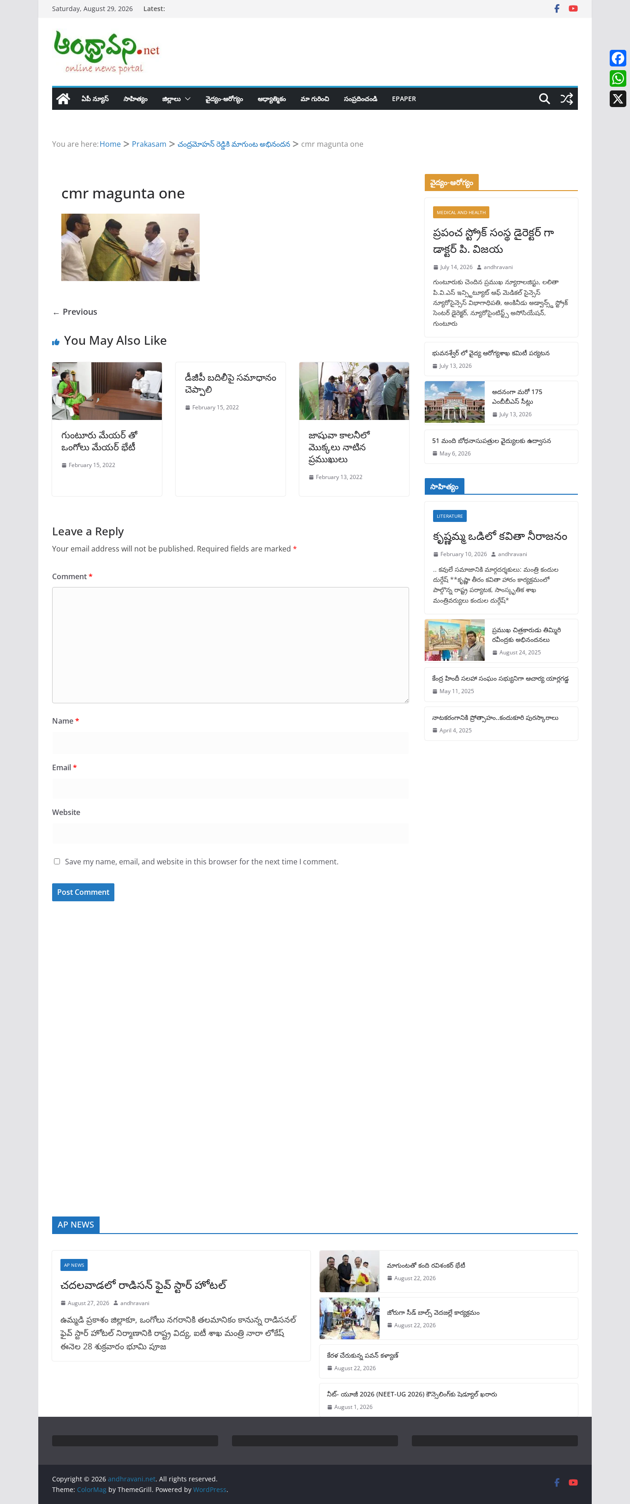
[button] (186, 98)
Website (66, 812)
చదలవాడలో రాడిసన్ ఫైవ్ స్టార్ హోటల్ (143, 1284)
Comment (72, 576)
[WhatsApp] (618, 78)
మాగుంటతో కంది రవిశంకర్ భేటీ (426, 1265)
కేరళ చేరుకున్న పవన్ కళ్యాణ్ (362, 1355)
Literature (450, 516)
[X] (618, 99)
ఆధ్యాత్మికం (272, 98)
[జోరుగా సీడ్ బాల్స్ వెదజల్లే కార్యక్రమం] (350, 1318)
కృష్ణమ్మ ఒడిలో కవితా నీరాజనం (500, 535)
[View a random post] (567, 99)
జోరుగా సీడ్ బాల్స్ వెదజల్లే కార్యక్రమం (433, 1312)
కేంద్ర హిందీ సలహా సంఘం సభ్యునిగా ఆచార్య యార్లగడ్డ (500, 678)
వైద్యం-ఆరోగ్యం (224, 98)
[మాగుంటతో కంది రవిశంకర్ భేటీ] (350, 1271)
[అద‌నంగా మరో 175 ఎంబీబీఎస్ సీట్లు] (455, 402)
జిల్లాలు (171, 98)
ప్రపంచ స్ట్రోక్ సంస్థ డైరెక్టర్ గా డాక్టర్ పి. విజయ (493, 240)
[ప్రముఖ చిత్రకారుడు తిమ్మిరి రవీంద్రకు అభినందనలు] (455, 640)
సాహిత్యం (136, 98)
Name (65, 721)
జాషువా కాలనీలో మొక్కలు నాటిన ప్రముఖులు (339, 447)
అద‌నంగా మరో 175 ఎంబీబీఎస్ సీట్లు (517, 396)
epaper (404, 98)
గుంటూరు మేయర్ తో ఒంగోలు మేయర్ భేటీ (99, 441)
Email (64, 767)
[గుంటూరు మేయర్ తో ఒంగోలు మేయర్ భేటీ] (107, 368)
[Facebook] (618, 58)
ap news (74, 1265)
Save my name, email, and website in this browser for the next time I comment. (202, 862)
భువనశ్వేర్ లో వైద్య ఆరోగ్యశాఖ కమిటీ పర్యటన (491, 352)
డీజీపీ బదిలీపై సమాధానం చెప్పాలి (230, 383)
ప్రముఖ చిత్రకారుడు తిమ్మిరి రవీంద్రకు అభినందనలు (526, 634)
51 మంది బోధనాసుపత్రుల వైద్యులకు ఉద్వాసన (491, 440)
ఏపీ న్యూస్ (95, 98)
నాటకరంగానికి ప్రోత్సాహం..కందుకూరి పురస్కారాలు (495, 717)
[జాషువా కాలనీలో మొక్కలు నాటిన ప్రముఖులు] (354, 368)
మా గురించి (315, 98)
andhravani (498, 267)
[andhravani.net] (63, 99)
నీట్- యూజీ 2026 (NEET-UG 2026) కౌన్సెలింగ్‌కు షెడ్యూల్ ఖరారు (412, 1394)
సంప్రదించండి (360, 98)
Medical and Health (461, 212)
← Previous (74, 311)
